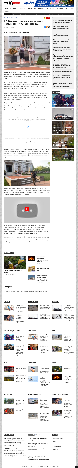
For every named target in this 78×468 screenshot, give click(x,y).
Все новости (8, 17)
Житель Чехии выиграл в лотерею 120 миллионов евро (43, 268)
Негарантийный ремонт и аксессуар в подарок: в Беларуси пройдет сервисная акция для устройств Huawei (45, 382)
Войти (54, 441)
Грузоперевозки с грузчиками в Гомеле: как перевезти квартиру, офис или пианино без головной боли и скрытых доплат (63, 57)
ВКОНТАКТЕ (24, 466)
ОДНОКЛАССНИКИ (32, 466)
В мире (15, 17)
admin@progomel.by (32, 449)
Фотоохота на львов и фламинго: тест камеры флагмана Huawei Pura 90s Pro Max (45, 369)
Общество (23, 8)
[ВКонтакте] (45, 27)
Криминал (40, 8)
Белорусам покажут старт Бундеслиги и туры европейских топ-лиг (62, 34)
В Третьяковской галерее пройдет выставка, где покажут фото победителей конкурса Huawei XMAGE (44, 418)
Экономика (60, 8)
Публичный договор (33, 459)
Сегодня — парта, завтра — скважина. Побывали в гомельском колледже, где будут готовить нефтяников (62, 84)
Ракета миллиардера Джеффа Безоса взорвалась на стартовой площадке (43, 259)
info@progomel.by (32, 440)
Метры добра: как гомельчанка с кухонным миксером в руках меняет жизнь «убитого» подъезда (62, 129)
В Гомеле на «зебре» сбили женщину (62, 71)
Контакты (55, 449)
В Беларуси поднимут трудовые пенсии (62, 158)
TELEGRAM (46, 466)
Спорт (66, 8)
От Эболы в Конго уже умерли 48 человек (68, 368)
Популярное (56, 92)
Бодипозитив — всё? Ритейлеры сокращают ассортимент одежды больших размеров (61, 77)
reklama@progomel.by (43, 443)
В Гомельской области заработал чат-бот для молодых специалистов (62, 21)
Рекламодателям (57, 446)
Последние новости (56, 18)
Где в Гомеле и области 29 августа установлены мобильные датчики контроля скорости (62, 49)
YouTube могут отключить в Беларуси (19, 410)
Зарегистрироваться (58, 438)
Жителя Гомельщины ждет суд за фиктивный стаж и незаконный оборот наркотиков (69, 317)
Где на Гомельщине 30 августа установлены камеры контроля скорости (30, 14)
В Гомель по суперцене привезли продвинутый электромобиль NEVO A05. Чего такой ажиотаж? (62, 65)
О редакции (56, 444)
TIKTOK (57, 466)
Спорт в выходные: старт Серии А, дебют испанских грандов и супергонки (21, 378)
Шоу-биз (52, 8)
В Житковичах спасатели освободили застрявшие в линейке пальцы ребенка (62, 41)
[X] (49, 27)
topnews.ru (8, 29)
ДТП (47, 8)
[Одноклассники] (47, 27)
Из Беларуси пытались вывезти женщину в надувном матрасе (62, 117)
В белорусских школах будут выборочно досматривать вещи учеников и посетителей (68, 414)
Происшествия (32, 8)
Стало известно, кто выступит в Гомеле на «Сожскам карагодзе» (62, 103)
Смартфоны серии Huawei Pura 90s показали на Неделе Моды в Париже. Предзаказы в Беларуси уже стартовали (20, 350)
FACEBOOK (40, 466)
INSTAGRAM (52, 466)
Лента (6, 8)
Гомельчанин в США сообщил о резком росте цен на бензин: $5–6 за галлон (21, 401)
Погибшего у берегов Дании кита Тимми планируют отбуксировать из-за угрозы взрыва (43, 278)
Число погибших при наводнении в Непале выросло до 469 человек (45, 308)
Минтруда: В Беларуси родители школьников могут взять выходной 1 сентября (62, 144)
